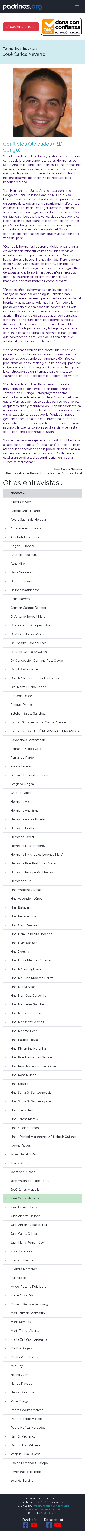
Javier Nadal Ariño (23, 1154)
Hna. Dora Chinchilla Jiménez (31, 934)
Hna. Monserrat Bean (26, 1013)
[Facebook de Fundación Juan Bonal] (26, 1525)
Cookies (56, 1509)
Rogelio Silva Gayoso (25, 1454)
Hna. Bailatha (20, 907)
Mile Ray (17, 1366)
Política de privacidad (37, 1509)
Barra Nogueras (22, 572)
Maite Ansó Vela (22, 1295)
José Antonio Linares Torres (30, 1181)
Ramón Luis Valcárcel (26, 1445)
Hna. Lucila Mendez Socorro (31, 960)
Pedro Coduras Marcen (27, 1410)
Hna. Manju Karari (23, 987)
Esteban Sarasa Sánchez (28, 713)
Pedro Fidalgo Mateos (26, 1419)
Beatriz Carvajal (22, 581)
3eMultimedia (49, 1513)
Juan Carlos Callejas (24, 1234)
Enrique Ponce (21, 705)
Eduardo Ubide (21, 696)
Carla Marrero (20, 599)
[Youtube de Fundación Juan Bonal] (34, 1525)
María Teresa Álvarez (25, 1331)
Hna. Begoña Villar (24, 916)
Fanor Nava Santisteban (28, 740)
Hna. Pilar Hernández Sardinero (33, 1057)
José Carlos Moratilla (25, 1189)
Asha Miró (18, 563)
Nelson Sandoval (22, 1392)
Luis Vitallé (18, 1278)
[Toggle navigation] (77, 6)
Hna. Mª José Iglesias (26, 969)
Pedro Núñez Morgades (28, 1428)
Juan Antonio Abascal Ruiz (29, 1225)
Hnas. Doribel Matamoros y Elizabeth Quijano (43, 1137)
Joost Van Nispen (23, 1172)
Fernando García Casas (27, 749)
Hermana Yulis (21, 881)
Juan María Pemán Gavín (28, 1242)
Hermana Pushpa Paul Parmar (33, 872)
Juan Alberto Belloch (25, 1216)
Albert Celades (21, 502)
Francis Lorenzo (22, 766)
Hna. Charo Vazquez (25, 925)
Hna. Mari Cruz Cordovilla (28, 995)
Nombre (17, 493)
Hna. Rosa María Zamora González (35, 1066)
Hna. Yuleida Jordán (25, 1128)
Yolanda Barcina (22, 1480)
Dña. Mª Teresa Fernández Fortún (35, 678)
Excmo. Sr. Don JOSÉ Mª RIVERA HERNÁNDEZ (45, 731)
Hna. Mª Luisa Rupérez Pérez (32, 978)
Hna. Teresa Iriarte (24, 1110)
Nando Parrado (21, 1383)
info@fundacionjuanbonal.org (51, 1505)
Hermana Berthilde (24, 828)
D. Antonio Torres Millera (28, 616)
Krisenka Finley (21, 1251)
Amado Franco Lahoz (26, 528)
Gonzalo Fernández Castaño (31, 775)
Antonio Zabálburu (24, 555)
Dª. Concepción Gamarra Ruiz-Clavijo (37, 660)
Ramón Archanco (23, 1436)
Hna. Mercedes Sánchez (28, 1004)
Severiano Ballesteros (26, 1472)
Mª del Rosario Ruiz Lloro (28, 1286)
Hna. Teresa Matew (24, 1119)
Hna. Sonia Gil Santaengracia (31, 1092)
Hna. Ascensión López (26, 899)
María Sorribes (21, 1322)
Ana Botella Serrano (25, 537)
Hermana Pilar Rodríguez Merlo (33, 863)
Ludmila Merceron (24, 1269)
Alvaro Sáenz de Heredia (28, 519)
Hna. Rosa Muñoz (23, 1075)
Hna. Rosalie (19, 1084)
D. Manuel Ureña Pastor (28, 634)
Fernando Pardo (22, 757)
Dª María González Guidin (29, 652)
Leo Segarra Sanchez (26, 1260)
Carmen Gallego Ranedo (28, 608)
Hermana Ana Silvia (24, 810)
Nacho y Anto (20, 1375)
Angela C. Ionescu (24, 546)
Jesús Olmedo (21, 1163)
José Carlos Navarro (25, 1198)
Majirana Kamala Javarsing (29, 1304)
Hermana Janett (22, 837)
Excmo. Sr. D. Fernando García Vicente (38, 722)
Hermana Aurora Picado (28, 819)
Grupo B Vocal (21, 793)
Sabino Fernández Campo (29, 1463)
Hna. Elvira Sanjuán (24, 943)
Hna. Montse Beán (24, 1031)
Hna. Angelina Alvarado (27, 890)
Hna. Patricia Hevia (24, 1040)
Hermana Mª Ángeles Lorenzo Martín (37, 854)
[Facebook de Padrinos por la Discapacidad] (49, 1525)
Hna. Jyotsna (20, 951)
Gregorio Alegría (22, 784)
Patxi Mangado (21, 1401)
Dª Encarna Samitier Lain (28, 643)
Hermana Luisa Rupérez (28, 846)
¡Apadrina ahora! (20, 26)
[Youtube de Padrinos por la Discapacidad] (58, 1525)
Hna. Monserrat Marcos (27, 1022)
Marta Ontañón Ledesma (29, 1339)
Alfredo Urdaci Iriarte (25, 511)
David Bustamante (24, 669)
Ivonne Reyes (21, 1145)
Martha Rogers (21, 1348)
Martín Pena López (24, 1357)
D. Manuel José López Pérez (31, 625)
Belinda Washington (25, 590)
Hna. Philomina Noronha (28, 1048)
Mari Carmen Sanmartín (28, 1313)
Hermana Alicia (21, 802)
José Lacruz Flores (24, 1207)
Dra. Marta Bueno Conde (28, 687)
